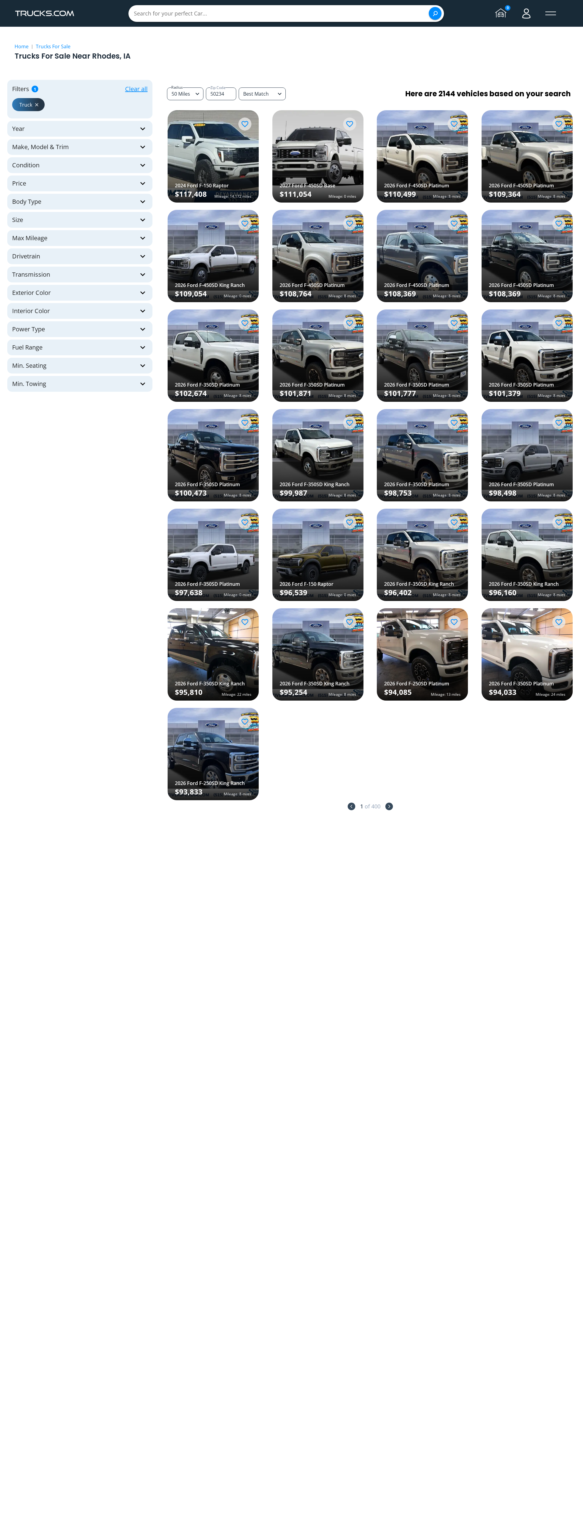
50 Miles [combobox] (181, 93)
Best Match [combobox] (256, 93)
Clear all (136, 89)
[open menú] (551, 13)
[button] (28, 104)
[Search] (435, 13)
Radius (177, 87)
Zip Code (218, 87)
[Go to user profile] (526, 13)
